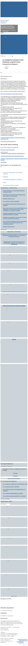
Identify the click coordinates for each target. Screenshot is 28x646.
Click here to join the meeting (8, 149)
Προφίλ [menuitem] (15, 12)
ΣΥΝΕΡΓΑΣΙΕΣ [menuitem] (4, 15)
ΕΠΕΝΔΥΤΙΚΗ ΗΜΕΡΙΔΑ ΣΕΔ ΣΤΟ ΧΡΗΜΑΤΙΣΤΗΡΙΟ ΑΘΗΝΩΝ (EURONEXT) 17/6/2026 (14, 214)
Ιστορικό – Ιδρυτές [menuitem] (15, 11)
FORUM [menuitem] (25, 15)
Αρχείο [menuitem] (15, 14)
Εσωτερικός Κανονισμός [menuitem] (15, 7)
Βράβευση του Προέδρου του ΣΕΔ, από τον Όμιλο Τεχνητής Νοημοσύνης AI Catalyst (14, 218)
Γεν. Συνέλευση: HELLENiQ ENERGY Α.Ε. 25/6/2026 (14, 496)
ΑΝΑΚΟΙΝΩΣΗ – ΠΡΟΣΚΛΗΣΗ (14, 231)
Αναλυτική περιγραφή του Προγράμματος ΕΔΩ (12, 94)
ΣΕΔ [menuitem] (14, 3)
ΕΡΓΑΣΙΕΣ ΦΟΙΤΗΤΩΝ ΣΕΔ (14, 478)
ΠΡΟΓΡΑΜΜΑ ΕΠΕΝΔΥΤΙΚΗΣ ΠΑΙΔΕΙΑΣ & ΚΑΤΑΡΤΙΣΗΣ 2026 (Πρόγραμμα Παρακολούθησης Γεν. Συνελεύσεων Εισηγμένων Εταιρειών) (14, 235)
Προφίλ (5, 601)
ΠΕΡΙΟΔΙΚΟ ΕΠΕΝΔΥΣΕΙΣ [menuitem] (17, 15)
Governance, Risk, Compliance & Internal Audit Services (14, 291)
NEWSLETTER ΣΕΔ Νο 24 (8, 226)
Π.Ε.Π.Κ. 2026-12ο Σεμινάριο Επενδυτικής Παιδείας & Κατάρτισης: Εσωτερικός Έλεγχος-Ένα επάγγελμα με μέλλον (15, 223)
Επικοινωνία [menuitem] (14, 16)
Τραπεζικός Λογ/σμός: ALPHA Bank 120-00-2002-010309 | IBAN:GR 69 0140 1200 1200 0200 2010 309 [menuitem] (22, 642)
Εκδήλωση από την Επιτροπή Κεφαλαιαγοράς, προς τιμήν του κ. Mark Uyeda (14, 195)
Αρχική (6, 67)
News (6, 68)
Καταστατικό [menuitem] (15, 6)
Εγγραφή (15, 473)
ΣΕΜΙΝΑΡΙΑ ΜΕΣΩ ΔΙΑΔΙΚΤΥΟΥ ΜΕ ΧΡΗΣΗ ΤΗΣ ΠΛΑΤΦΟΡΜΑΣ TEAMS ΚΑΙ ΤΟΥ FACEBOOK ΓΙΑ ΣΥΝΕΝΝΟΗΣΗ (14, 243)
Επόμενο (4, 182)
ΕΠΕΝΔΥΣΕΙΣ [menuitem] (6, 51)
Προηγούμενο (5, 176)
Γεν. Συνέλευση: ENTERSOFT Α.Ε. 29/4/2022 (12, 179)
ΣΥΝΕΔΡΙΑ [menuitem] (9, 15)
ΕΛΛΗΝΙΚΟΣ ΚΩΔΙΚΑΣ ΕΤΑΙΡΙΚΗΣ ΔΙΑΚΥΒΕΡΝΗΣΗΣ (13, 153)
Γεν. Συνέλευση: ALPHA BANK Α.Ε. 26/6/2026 (13, 493)
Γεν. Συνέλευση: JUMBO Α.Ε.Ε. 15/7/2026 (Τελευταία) (15, 484)
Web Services (14, 596)
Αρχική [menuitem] (14, 2)
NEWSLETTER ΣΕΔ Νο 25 (8, 198)
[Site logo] (5, 22)
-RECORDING (4, 162)
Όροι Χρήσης (6, 604)
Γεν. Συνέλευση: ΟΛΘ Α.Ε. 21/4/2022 (10, 185)
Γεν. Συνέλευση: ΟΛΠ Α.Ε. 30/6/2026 (11, 201)
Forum (9, 615)
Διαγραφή (15, 476)
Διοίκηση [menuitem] (15, 4)
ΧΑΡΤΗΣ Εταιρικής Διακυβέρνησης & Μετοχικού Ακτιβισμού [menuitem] (15, 9)
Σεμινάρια (5, 173)
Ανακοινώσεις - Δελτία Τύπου (16, 172)
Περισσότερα (4, 229)
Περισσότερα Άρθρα (5, 498)
